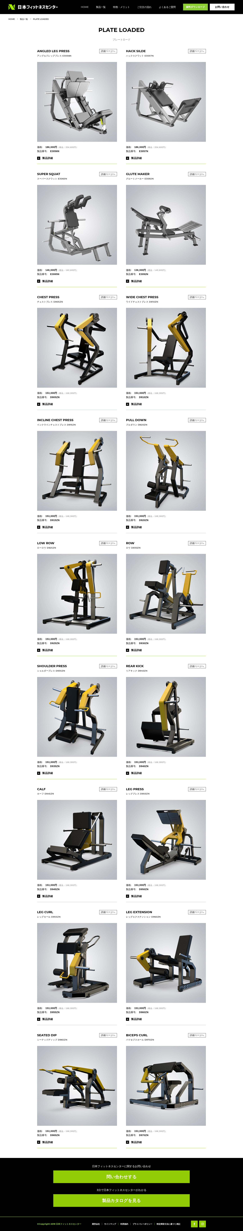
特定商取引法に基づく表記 (168, 1224)
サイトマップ (110, 1224)
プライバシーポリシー (142, 1224)
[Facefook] (194, 1224)
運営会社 (96, 1224)
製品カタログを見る (121, 1200)
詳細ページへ (108, 51)
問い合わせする (121, 1176)
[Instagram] (202, 1224)
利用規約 (124, 1224)
